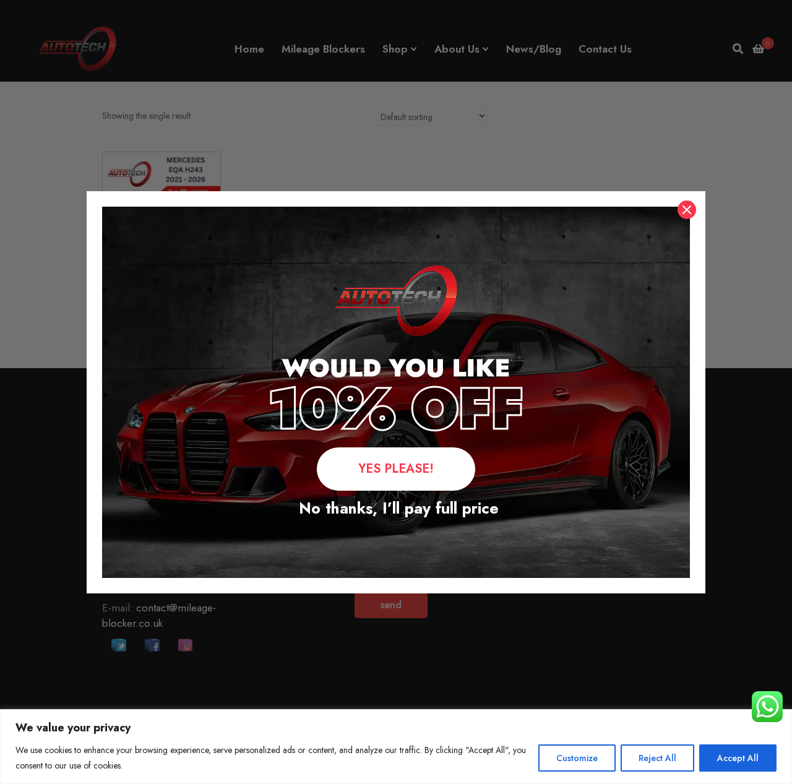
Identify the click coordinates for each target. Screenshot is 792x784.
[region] (396, 746)
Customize (577, 758)
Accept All (738, 758)
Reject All (657, 758)
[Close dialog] (687, 209)
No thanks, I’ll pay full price (396, 508)
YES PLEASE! (396, 469)
